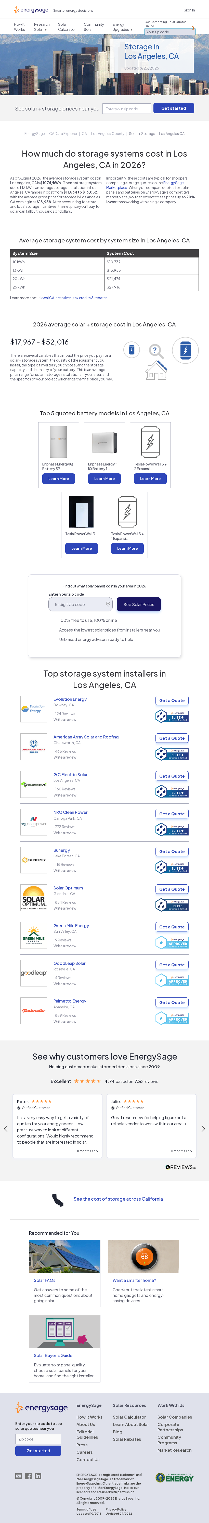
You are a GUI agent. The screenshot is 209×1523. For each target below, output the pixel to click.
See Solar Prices (138, 604)
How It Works (89, 1417)
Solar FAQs (44, 1280)
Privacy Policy (116, 1509)
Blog (117, 1431)
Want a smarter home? (134, 1280)
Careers (84, 1452)
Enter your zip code (66, 594)
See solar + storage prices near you (57, 108)
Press (82, 1444)
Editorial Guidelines (87, 1434)
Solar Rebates (127, 1439)
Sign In (189, 9)
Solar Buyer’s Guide (53, 1355)
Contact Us (88, 1459)
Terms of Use (86, 1509)
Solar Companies (175, 1417)
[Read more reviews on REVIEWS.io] (180, 1167)
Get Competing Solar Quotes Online (165, 24)
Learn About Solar (131, 1424)
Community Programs (169, 1439)
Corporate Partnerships (170, 1427)
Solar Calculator (129, 1417)
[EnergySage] (41, 1411)
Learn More (58, 478)
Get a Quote (172, 700)
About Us (85, 1424)
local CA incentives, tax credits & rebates (74, 297)
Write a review (65, 719)
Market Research (175, 1450)
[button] (57, 1126)
